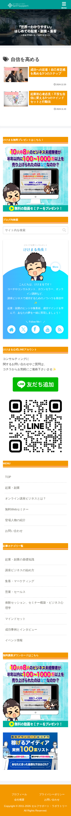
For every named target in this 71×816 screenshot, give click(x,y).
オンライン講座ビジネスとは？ (25, 498)
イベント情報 (14, 640)
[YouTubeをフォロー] (48, 329)
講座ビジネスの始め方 (19, 570)
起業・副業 (12, 487)
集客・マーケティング (19, 581)
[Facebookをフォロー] (35, 329)
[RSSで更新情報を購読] (60, 329)
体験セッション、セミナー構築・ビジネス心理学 (34, 605)
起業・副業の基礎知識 (19, 559)
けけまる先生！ (35, 249)
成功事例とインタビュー (21, 629)
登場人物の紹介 (15, 520)
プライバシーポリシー (52, 794)
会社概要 (19, 799)
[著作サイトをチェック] (11, 329)
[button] (64, 230)
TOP (8, 477)
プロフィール (19, 794)
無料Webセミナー (17, 509)
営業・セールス (15, 591)
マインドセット (15, 618)
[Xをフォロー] (23, 329)
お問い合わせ (14, 530)
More (55, 267)
